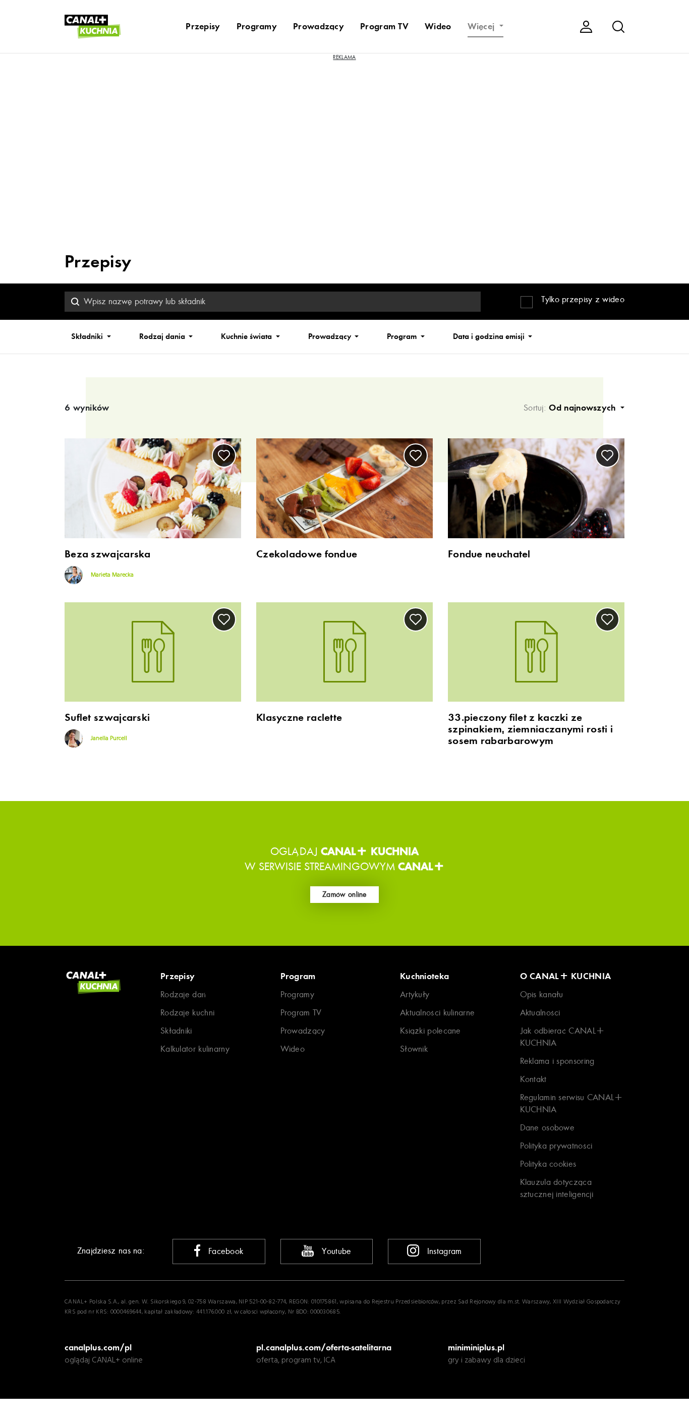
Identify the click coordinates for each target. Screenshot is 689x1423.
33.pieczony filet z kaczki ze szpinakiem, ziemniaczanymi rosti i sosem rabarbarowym (530, 729)
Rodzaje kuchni (187, 1012)
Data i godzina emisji (490, 336)
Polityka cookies (548, 1164)
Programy (257, 26)
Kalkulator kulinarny (194, 1049)
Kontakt (533, 1079)
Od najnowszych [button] (583, 408)
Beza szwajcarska (108, 554)
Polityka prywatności (556, 1146)
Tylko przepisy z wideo (582, 299)
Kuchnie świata (247, 336)
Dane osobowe (547, 1127)
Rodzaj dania (163, 336)
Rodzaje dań (183, 994)
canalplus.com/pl (98, 1347)
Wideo (438, 26)
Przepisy (203, 26)
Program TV (384, 26)
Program (403, 336)
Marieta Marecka (111, 575)
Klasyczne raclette (299, 717)
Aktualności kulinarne (437, 1012)
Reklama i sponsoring (557, 1061)
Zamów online (344, 894)
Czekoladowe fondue (306, 554)
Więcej (482, 26)
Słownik (414, 1049)
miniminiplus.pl (476, 1347)
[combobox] (273, 302)
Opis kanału (541, 994)
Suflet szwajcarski (107, 717)
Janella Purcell (108, 738)
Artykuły (414, 994)
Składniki (88, 336)
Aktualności (540, 1012)
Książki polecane (430, 1031)
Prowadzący (318, 26)
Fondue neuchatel (489, 554)
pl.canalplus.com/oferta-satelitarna (323, 1347)
